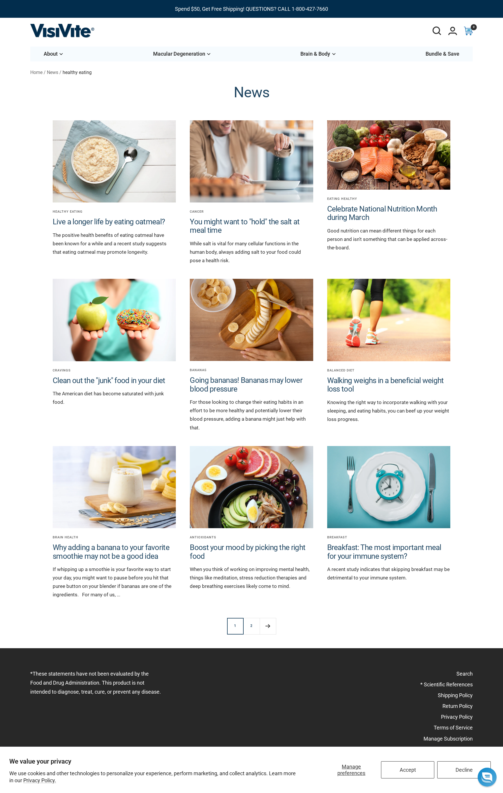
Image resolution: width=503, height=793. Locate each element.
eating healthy (342, 199)
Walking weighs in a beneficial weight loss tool (385, 384)
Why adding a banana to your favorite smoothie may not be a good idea (111, 551)
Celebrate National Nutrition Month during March (382, 213)
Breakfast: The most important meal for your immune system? (384, 551)
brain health (65, 537)
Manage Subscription (448, 739)
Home (36, 72)
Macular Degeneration (179, 54)
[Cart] (468, 31)
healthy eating (68, 212)
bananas (198, 370)
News (52, 72)
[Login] (452, 31)
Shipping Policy (455, 695)
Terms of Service (453, 728)
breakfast (337, 537)
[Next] (268, 626)
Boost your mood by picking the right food (247, 551)
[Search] (437, 31)
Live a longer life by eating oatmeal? (109, 221)
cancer (197, 212)
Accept (408, 770)
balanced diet (341, 370)
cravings (62, 370)
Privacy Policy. (39, 780)
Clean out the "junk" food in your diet (109, 380)
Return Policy (457, 706)
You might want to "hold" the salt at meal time (245, 226)
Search (464, 674)
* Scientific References (446, 684)
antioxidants (203, 537)
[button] (487, 777)
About (51, 54)
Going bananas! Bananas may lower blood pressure (246, 384)
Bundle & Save (442, 54)
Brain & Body (315, 54)
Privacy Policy (457, 717)
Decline (464, 770)
